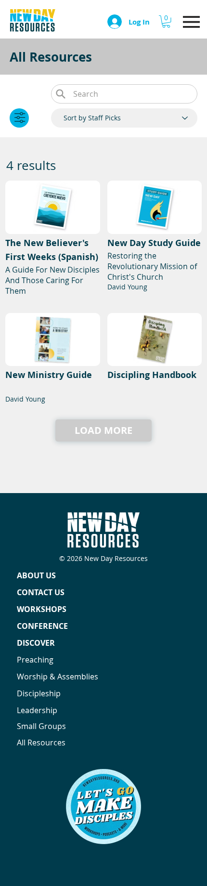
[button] (166, 21)
